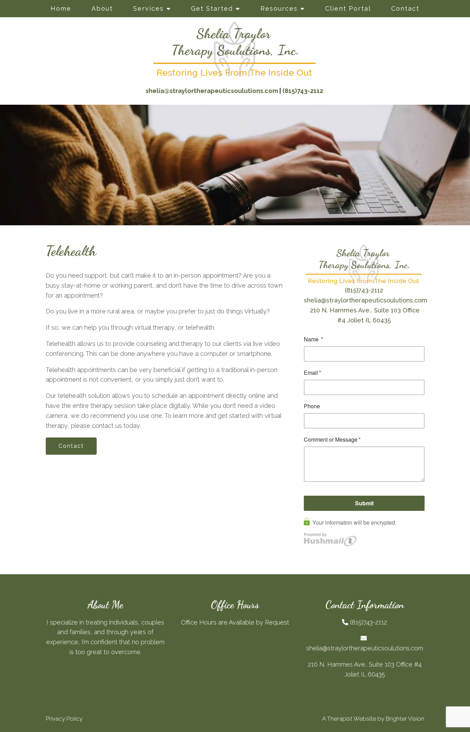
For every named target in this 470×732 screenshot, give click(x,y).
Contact (405, 8)
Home (61, 8)
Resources (279, 8)
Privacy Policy (64, 718)
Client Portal (348, 8)
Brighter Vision (405, 718)
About (102, 8)
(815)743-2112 (364, 290)
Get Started (212, 8)
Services (148, 8)
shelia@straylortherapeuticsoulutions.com (365, 300)
